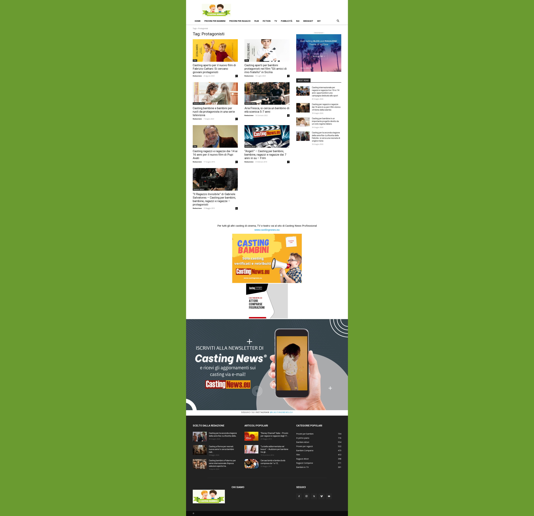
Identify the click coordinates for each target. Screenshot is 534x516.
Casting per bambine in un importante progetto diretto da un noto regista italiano (325, 121)
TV (275, 21)
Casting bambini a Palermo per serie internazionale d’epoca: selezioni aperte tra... (222, 463)
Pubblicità (286, 21)
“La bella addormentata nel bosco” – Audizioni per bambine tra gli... (274, 449)
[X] (314, 496)
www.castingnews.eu (267, 229)
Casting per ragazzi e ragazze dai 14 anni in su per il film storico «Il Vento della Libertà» (326, 107)
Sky (319, 21)
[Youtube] (329, 496)
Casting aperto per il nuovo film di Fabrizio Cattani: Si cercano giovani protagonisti (214, 69)
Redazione (197, 76)
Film (256, 21)
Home (198, 21)
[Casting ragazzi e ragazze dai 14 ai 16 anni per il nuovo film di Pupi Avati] (215, 136)
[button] (338, 21)
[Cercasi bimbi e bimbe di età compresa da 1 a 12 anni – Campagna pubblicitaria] (251, 463)
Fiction (266, 21)
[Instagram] (306, 496)
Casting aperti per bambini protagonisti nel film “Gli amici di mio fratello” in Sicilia (265, 69)
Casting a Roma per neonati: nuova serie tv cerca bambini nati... (221, 449)
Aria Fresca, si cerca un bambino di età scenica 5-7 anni (266, 110)
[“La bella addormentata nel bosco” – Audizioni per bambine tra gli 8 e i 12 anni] (251, 449)
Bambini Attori (199, 103)
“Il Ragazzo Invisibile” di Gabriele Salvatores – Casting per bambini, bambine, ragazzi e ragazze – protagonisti (214, 199)
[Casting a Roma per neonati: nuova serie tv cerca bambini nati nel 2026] (200, 450)
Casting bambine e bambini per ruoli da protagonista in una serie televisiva (214, 112)
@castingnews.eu (281, 412)
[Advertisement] (290, 10)
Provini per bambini (214, 21)
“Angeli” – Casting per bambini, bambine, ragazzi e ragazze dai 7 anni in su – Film (265, 154)
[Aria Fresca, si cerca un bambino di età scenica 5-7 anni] (267, 93)
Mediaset (308, 21)
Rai (297, 21)
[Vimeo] (321, 496)
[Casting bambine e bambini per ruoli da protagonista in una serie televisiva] (215, 93)
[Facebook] (299, 496)
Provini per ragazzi (239, 21)
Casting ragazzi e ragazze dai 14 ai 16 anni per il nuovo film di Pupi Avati (215, 154)
